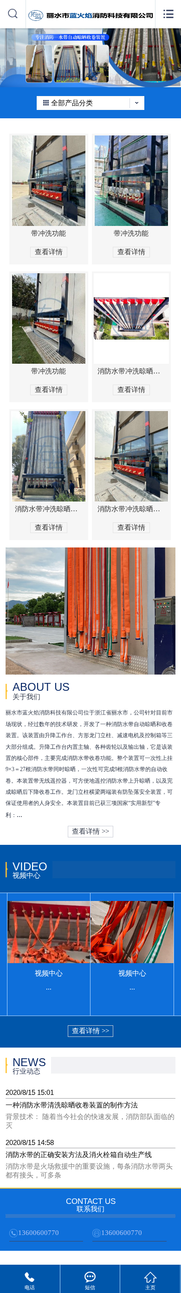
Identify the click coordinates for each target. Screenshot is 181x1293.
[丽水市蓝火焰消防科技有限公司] (90, 20)
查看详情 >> (90, 831)
